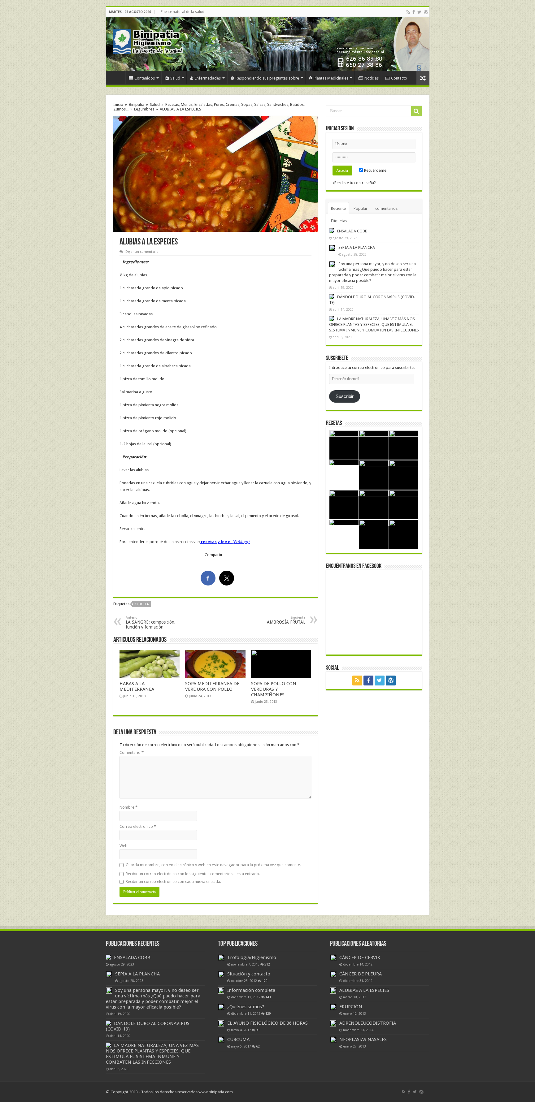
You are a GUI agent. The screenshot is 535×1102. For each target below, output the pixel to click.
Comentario (132, 752)
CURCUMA (238, 1039)
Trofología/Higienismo (251, 957)
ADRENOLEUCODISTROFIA (367, 1023)
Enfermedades (208, 78)
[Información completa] (221, 990)
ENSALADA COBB (352, 231)
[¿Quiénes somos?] (221, 1007)
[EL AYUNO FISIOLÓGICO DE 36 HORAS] (221, 1023)
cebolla (142, 604)
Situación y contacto (248, 974)
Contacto (399, 78)
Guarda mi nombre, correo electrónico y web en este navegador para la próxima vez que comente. (213, 864)
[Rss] (408, 12)
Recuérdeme (374, 170)
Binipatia (136, 104)
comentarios (386, 208)
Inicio (117, 77)
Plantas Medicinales (331, 78)
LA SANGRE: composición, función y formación (151, 622)
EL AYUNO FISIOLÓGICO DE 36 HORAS (267, 1023)
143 (268, 997)
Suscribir (345, 396)
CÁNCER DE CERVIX (359, 957)
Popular (361, 208)
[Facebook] (413, 12)
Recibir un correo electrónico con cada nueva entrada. (173, 881)
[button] (215, 174)
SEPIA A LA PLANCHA (356, 247)
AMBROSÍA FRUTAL (286, 620)
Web (124, 845)
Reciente (338, 208)
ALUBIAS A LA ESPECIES (364, 990)
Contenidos (144, 78)
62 (258, 1046)
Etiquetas (339, 220)
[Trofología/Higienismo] (221, 958)
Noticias (371, 78)
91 (258, 1030)
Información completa (251, 990)
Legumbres (144, 109)
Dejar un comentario (142, 252)
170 (265, 981)
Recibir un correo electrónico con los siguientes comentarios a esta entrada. (193, 873)
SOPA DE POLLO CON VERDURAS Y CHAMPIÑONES (273, 689)
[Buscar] (416, 111)
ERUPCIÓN (350, 1006)
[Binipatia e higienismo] (149, 43)
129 (268, 1013)
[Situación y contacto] (221, 974)
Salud (175, 78)
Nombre (128, 807)
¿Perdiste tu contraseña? (354, 182)
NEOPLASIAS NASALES (363, 1039)
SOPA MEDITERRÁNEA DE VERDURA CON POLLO (212, 686)
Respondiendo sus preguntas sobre (267, 78)
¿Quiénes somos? (245, 1006)
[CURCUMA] (221, 1040)
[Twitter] (419, 12)
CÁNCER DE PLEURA (360, 974)
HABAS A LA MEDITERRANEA (137, 686)
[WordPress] (426, 12)
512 (267, 964)
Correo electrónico (138, 826)
